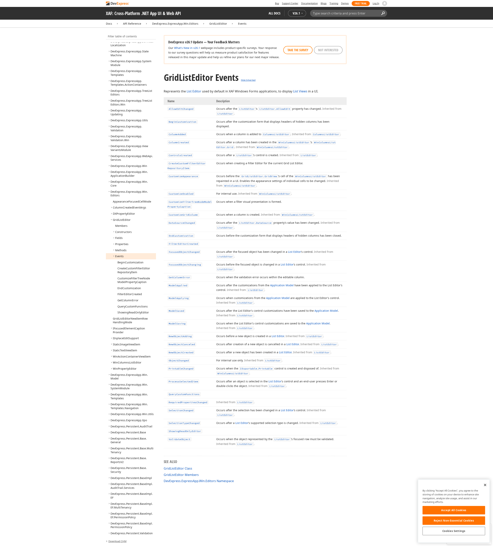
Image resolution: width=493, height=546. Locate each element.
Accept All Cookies (453, 510)
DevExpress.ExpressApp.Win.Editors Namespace (199, 481)
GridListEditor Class (178, 468)
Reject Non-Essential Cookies (454, 520)
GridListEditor (218, 23)
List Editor (194, 91)
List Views (300, 91)
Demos (345, 3)
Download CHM (117, 541)
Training (334, 3)
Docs (109, 23)
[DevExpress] (117, 4)
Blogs (324, 3)
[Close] (485, 485)
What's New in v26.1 (187, 48)
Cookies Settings (453, 531)
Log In (376, 3)
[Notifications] (384, 3)
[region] (454, 511)
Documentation (309, 3)
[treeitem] (129, 83)
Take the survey (298, 50)
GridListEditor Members (181, 475)
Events (242, 23)
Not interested (328, 50)
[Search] (383, 13)
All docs (274, 13)
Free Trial (361, 3)
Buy (277, 3)
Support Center (290, 3)
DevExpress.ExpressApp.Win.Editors (175, 23)
